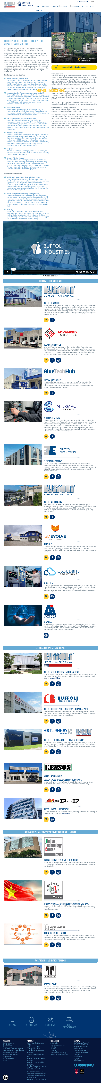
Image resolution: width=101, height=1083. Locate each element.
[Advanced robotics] (23, 348)
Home (38, 6)
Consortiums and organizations (13, 1051)
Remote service (50, 1025)
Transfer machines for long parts (35, 1056)
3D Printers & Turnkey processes (34, 1069)
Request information (81, 1047)
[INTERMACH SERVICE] (23, 421)
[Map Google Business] (52, 320)
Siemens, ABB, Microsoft (11, 1055)
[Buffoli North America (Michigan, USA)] (23, 673)
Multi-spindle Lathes (33, 1049)
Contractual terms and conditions (81, 1053)
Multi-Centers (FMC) (33, 1047)
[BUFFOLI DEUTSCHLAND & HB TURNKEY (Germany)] (23, 749)
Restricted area (31, 1025)
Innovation (54, 1049)
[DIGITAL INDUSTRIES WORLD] (23, 944)
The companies (8, 1047)
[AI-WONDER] (23, 625)
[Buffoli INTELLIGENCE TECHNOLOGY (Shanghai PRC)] (23, 712)
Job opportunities (80, 1050)
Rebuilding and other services (36, 1080)
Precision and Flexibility (58, 1053)
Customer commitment (57, 1045)
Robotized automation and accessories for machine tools (36, 1073)
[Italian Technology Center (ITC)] (23, 857)
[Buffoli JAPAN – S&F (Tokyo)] (23, 818)
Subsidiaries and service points (13, 1049)
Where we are (78, 1049)
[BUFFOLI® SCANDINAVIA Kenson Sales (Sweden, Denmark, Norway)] (23, 783)
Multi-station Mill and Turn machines (35, 1052)
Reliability (53, 1051)
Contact (39, 10)
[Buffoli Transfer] (23, 306)
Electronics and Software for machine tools (36, 1077)
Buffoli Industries (8, 1043)
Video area (12, 1025)
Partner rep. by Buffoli (10, 1053)
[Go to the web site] (58, 360)
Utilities (85, 6)
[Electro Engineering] (23, 464)
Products (54, 6)
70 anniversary (8, 1058)
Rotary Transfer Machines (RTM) (35, 1044)
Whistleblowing (79, 1060)
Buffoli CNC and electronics (59, 1055)
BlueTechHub (7, 1045)
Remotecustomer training (69, 1026)
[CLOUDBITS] (23, 586)
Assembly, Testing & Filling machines (35, 1063)
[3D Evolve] (23, 545)
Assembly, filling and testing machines (36, 1059)
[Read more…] (46, 320)
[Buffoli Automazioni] (23, 505)
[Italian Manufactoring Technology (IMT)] (23, 900)
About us (45, 6)
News (92, 6)
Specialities (65, 6)
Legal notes (78, 1056)
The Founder (7, 1056)
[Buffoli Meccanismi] (23, 388)
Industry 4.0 (54, 1047)
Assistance (75, 6)
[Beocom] (23, 986)
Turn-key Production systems (36, 1066)
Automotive (54, 1043)
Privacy (76, 1058)
